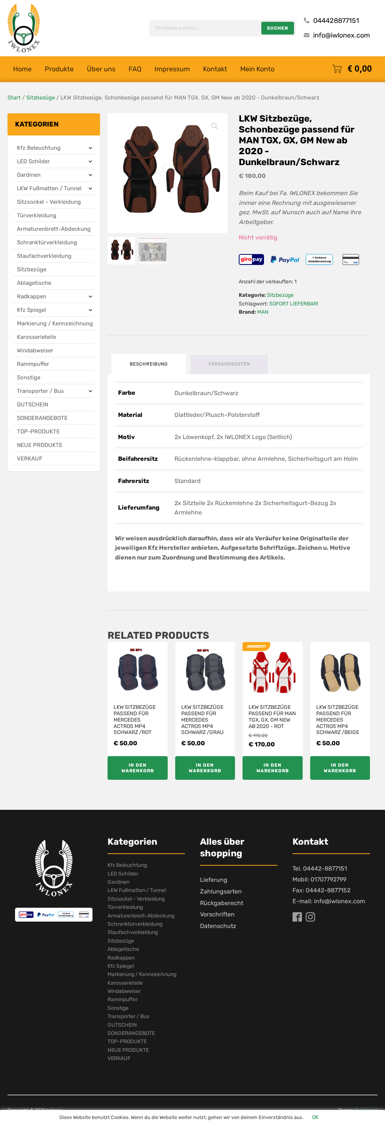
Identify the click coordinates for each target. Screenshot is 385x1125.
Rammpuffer (33, 364)
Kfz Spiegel (31, 310)
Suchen (277, 28)
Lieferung (213, 879)
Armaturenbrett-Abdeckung (54, 229)
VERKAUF (29, 458)
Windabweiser (35, 350)
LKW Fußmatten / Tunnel (49, 188)
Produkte (59, 69)
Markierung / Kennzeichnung (55, 323)
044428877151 (336, 21)
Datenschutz (218, 925)
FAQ (135, 69)
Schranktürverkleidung (47, 242)
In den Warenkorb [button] (137, 768)
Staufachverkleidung (44, 256)
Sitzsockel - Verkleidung (49, 202)
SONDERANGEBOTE (42, 418)
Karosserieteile (36, 337)
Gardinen (29, 174)
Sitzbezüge (40, 97)
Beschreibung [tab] (149, 364)
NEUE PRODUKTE (39, 445)
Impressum (172, 69)
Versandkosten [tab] (229, 364)
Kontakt (215, 69)
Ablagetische (34, 283)
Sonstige (28, 377)
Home (22, 69)
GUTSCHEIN (32, 404)
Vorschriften (217, 914)
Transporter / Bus (40, 391)
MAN (262, 312)
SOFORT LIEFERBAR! (293, 304)
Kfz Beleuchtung (39, 147)
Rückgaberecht (221, 903)
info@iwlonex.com (341, 35)
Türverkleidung (36, 215)
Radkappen (31, 296)
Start (14, 97)
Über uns (101, 69)
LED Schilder (33, 161)
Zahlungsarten (221, 891)
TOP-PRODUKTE (38, 431)
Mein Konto (257, 69)
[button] (214, 126)
